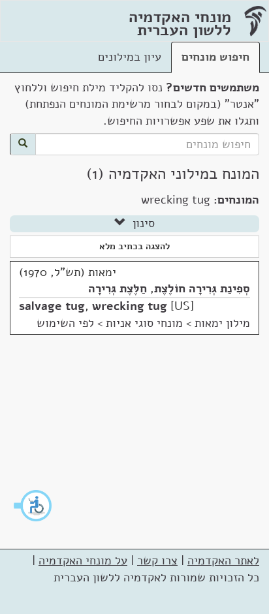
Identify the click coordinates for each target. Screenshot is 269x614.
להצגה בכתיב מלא (134, 246)
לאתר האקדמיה (223, 560)
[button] (33, 505)
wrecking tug (129, 306)
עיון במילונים (129, 57)
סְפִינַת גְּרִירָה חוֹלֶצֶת (202, 288)
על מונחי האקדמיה (83, 560)
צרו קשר (157, 560)
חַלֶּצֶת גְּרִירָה (117, 288)
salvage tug (52, 306)
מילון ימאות (222, 323)
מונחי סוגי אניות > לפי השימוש (110, 323)
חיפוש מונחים (215, 57)
